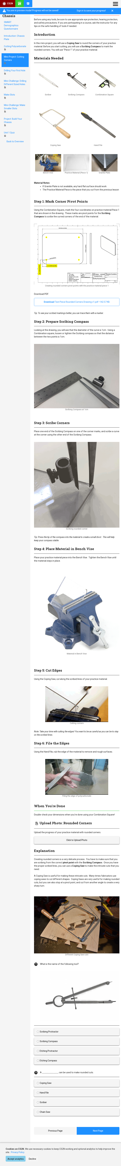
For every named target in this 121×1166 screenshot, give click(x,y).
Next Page (98, 1130)
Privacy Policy (17, 1152)
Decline (32, 1158)
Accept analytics (16, 1158)
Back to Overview (15, 141)
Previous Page (55, 1130)
